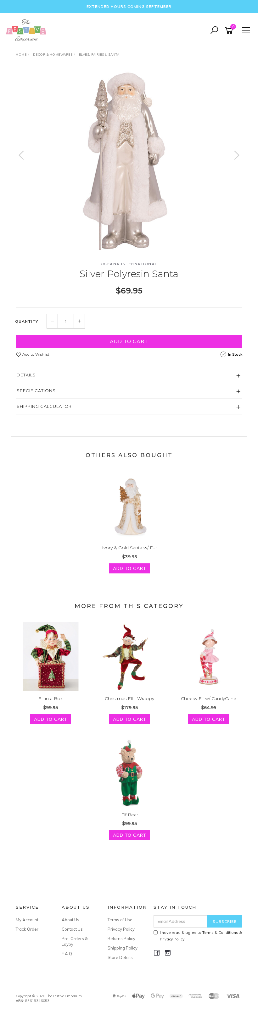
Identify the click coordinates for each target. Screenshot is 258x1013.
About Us (70, 919)
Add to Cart (129, 341)
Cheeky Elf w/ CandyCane (208, 698)
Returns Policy (121, 938)
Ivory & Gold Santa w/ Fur (129, 547)
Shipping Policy (122, 947)
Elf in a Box (50, 698)
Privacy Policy (121, 929)
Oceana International (129, 263)
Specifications (36, 390)
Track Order (27, 929)
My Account (27, 919)
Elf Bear (129, 815)
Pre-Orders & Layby (75, 941)
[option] (129, 161)
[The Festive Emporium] (28, 30)
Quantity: (27, 321)
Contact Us (72, 929)
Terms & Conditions (220, 932)
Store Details (120, 957)
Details (26, 374)
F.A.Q (67, 953)
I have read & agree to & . (201, 935)
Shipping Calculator (44, 406)
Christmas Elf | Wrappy (129, 698)
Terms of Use (120, 919)
